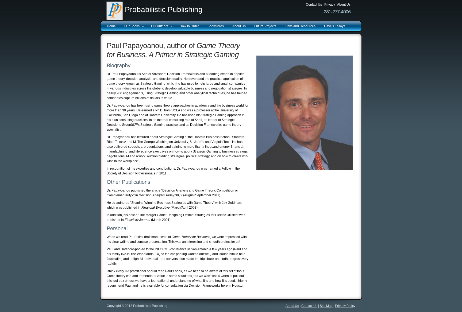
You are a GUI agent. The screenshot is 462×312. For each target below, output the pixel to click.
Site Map (326, 306)
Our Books (130, 26)
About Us (344, 4)
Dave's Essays (334, 26)
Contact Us (314, 4)
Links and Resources (300, 26)
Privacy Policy (345, 306)
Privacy (329, 4)
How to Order (189, 26)
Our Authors (157, 26)
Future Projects (265, 26)
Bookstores (215, 26)
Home (111, 26)
